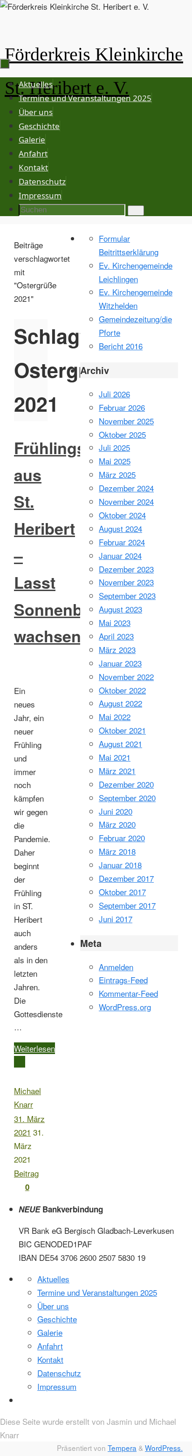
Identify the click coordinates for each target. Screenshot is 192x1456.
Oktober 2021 (122, 730)
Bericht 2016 (121, 346)
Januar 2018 (120, 865)
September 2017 (127, 905)
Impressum (56, 1386)
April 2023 (116, 636)
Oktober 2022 (122, 690)
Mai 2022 (114, 716)
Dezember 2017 (126, 878)
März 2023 (117, 649)
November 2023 (126, 582)
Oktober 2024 (122, 515)
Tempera (122, 1447)
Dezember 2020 (126, 784)
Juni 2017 (115, 919)
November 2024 (126, 501)
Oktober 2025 (122, 434)
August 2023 (120, 609)
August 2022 (120, 703)
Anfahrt (50, 1346)
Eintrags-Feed (123, 980)
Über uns (53, 1306)
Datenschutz (59, 1373)
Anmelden (116, 967)
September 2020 (127, 797)
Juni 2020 (115, 811)
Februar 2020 (122, 838)
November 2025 (126, 421)
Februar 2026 (122, 407)
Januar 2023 (120, 663)
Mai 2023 (114, 622)
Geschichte (57, 1319)
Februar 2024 (122, 542)
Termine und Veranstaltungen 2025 (97, 1292)
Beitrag (26, 1173)
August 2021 (120, 743)
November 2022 (126, 676)
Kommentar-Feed (128, 993)
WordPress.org (125, 1007)
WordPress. (164, 1447)
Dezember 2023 (126, 569)
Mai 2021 (114, 757)
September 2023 (127, 595)
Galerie (49, 1332)
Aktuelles (53, 1279)
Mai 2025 (114, 461)
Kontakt (50, 1359)
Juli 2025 (114, 447)
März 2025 (117, 474)
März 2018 (117, 851)
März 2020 (117, 824)
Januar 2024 (120, 555)
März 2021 (117, 770)
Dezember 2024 (126, 488)
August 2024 (120, 528)
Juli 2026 (114, 394)
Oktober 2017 (122, 892)
